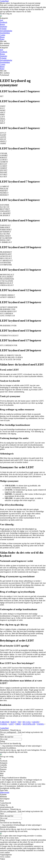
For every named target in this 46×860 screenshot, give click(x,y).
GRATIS (35, 722)
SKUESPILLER (29, 724)
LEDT (11, 724)
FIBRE (18, 724)
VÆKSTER (4, 722)
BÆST (13, 722)
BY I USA (27, 722)
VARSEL (3, 724)
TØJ (19, 722)
